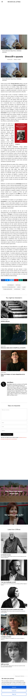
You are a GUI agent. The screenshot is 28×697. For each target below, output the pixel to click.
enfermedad (11, 285)
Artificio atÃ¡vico (5, 321)
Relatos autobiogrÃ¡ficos (8, 287)
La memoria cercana (6, 555)
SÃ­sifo (19, 287)
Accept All (14, 687)
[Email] (25, 280)
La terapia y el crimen (6, 636)
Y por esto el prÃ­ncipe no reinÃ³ (8, 582)
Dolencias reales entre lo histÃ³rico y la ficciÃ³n (13, 348)
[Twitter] (12, 280)
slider (24, 287)
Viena (23, 289)
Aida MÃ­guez (10, 382)
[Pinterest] (16, 280)
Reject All (14, 694)
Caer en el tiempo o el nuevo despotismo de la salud (13, 374)
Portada (19, 59)
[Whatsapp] (20, 280)
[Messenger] (7, 280)
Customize (14, 690)
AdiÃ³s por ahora (5, 664)
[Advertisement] (14, 15)
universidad (17, 289)
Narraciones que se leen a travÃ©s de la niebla (12, 609)
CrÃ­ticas (15, 59)
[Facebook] (3, 280)
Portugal (18, 285)
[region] (14, 686)
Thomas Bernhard (7, 289)
